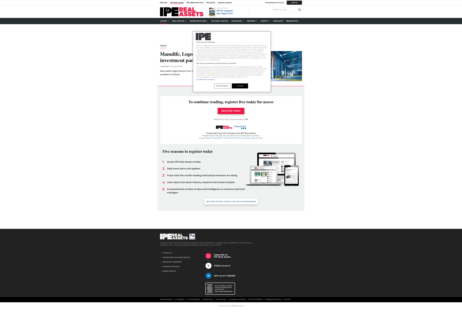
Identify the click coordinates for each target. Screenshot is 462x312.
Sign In (294, 2)
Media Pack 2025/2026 (172, 262)
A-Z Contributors (193, 299)
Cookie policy (221, 299)
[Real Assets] (181, 16)
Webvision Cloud (237, 306)
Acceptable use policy (237, 299)
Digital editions (169, 271)
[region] (232, 61)
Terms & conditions (255, 299)
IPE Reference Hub (194, 3)
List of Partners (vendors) (205, 79)
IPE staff (165, 66)
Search (299, 9)
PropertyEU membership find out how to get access (237, 138)
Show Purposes (222, 86)
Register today (231, 111)
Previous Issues (166, 299)
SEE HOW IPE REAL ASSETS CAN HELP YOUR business (231, 201)
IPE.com (163, 3)
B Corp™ (287, 299)
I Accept (240, 86)
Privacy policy (208, 299)
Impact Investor (225, 3)
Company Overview (171, 266)
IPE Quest (210, 3)
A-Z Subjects (179, 299)
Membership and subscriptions (176, 257)
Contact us (167, 253)
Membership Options (274, 3)
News (163, 46)
